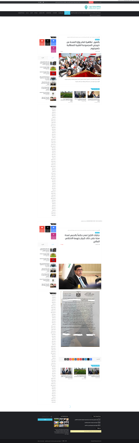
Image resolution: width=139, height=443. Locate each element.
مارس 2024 (53, 154)
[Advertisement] (69, 25)
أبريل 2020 (53, 205)
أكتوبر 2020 (53, 195)
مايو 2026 (53, 110)
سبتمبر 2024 (53, 144)
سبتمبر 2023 (53, 164)
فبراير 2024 (53, 156)
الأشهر (53, 57)
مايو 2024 (53, 151)
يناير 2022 (53, 171)
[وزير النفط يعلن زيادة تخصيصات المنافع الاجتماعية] (53, 94)
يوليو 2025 (53, 127)
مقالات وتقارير (42, 12)
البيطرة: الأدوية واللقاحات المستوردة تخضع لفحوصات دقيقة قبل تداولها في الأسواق (86, 12)
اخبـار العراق (67, 12)
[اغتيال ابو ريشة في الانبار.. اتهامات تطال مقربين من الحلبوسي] (53, 89)
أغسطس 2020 (53, 198)
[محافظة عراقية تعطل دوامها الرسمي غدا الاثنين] (53, 73)
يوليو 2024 (53, 147)
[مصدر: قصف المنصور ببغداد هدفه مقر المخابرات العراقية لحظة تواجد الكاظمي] (53, 63)
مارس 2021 (53, 186)
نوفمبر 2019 (53, 213)
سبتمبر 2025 (53, 124)
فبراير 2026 (53, 115)
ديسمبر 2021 (53, 173)
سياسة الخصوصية (21, 12)
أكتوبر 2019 (53, 215)
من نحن (27, 12)
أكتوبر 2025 (53, 122)
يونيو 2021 (53, 181)
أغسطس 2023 (53, 166)
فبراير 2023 (53, 169)
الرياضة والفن (49, 12)
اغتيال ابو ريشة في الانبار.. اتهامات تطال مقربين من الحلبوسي (45, 88)
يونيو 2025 (53, 129)
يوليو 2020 (53, 200)
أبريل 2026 (53, 112)
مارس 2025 (53, 134)
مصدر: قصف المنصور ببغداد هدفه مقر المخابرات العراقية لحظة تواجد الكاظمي (44, 63)
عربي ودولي (61, 12)
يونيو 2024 (53, 149)
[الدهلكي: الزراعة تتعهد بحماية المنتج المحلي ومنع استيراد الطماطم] (66, 425)
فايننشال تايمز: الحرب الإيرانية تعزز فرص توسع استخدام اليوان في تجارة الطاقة (75, 2)
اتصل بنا (31, 12)
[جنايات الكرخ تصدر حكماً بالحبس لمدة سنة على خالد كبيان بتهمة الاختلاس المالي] (94, 94)
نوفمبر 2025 (53, 120)
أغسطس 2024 (53, 146)
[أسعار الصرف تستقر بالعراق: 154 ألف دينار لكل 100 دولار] (61, 425)
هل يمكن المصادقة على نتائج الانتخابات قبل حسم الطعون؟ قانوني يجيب (44, 77)
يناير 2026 (53, 117)
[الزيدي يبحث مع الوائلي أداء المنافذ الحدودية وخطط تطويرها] (80, 94)
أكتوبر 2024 (53, 142)
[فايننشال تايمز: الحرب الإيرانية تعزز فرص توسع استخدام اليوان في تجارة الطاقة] (61, 422)
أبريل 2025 (53, 132)
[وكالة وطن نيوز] (92, 7)
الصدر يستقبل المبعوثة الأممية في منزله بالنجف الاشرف (45, 83)
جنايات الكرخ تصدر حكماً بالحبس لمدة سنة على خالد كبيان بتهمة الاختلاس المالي (94, 100)
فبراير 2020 (53, 208)
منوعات (36, 12)
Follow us (99, 428)
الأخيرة (43, 57)
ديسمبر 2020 (53, 191)
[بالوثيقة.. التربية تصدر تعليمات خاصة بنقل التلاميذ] (53, 69)
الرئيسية (97, 37)
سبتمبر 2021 (53, 176)
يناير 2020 (53, 210)
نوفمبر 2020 (53, 193)
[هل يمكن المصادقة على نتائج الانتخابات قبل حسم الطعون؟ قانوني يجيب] (53, 78)
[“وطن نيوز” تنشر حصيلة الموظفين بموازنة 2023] (53, 99)
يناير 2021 (54, 190)
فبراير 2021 (53, 188)
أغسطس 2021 (53, 178)
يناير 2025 (53, 137)
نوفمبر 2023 (53, 161)
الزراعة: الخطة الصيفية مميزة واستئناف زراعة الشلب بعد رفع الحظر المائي (66, 100)
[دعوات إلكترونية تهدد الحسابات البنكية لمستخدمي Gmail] (56, 422)
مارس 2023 (53, 168)
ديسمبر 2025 (53, 119)
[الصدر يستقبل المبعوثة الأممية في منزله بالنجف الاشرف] (53, 83)
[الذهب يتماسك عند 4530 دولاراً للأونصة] (56, 425)
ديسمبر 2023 (53, 159)
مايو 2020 (53, 203)
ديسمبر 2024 (53, 139)
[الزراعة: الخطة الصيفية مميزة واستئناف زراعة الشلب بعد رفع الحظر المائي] (66, 94)
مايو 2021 (53, 183)
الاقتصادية (55, 12)
